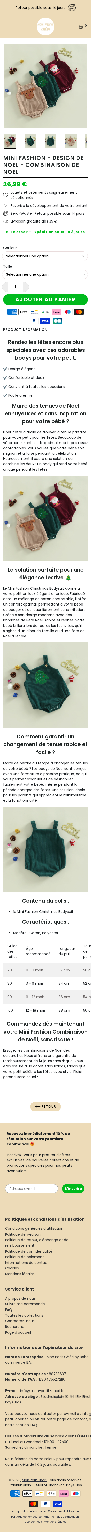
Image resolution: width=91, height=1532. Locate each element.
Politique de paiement (24, 1256)
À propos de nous (20, 1298)
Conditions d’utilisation (63, 1511)
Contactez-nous (20, 1320)
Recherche (14, 1326)
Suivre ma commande (25, 1303)
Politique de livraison (23, 1234)
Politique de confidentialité (28, 1251)
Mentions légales (20, 1273)
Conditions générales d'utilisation (34, 1228)
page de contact (72, 1419)
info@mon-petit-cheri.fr (42, 1390)
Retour (48, 1106)
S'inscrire (73, 1188)
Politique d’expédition (65, 1517)
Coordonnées (33, 1522)
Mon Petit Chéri (34, 1480)
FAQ (8, 1309)
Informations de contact (27, 1262)
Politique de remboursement (30, 1517)
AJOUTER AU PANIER (45, 299)
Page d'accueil (18, 1332)
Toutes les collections (24, 1315)
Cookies (12, 1268)
